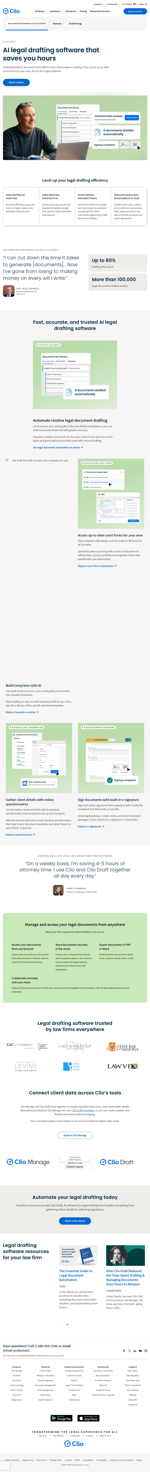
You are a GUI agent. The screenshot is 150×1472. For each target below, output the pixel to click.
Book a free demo (75, 1221)
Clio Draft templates (83, 1110)
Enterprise (71, 11)
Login (141, 4)
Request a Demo (135, 11)
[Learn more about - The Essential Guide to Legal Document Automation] (78, 1279)
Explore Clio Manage (75, 1135)
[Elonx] (129, 1351)
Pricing (83, 11)
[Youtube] (140, 1351)
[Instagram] (145, 1351)
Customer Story (114, 1290)
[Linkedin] (135, 1351)
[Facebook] (124, 1351)
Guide (62, 1286)
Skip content (12, 1248)
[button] (60, 1324)
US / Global (127, 4)
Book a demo (16, 82)
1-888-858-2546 (46, 1346)
